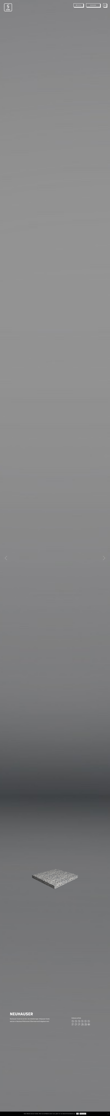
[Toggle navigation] (105, 5)
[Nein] (108, 1114)
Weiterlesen (83, 1113)
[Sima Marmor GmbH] (8, 7)
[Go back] (78, 5)
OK (77, 1113)
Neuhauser (93, 5)
